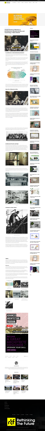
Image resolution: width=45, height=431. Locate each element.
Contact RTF (6, 403)
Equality (11, 356)
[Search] (40, 2)
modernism (9, 357)
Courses (22, 2)
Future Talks (26, 2)
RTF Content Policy (7, 405)
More (36, 2)
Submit (33, 2)
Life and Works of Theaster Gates (24, 392)
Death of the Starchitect (23, 381)
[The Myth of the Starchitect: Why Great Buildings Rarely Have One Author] (16, 377)
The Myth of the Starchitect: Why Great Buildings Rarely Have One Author (16, 381)
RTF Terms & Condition (7, 408)
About (8, 0)
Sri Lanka (13, 357)
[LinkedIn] (26, 356)
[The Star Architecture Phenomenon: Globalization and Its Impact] (16, 387)
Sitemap (27, 427)
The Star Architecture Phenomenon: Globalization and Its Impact (16, 392)
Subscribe (18, 0)
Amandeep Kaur (16, 365)
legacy (6, 357)
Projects (30, 2)
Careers (5, 0)
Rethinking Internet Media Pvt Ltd (21, 427)
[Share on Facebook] (24, 356)
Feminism (14, 356)
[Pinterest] (27, 356)
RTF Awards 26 (14, 2)
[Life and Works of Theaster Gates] (24, 387)
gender (17, 356)
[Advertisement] (22, 8)
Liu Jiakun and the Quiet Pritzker (7, 392)
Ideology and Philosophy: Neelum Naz (7, 381)
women (16, 357)
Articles (19, 2)
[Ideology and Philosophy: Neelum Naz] (8, 377)
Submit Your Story (13, 0)
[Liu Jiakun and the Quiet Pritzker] (8, 387)
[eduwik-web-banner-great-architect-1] (17, 352)
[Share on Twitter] (25, 356)
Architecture (6, 356)
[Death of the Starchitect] (24, 377)
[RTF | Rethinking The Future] (8, 2)
